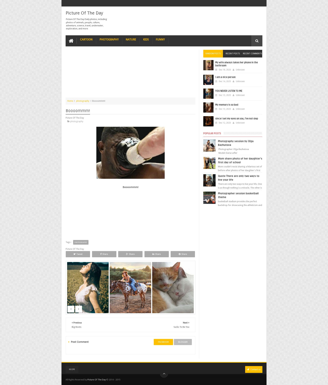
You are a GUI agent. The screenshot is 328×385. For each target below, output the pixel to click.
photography (82, 101)
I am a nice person (225, 77)
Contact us (255, 369)
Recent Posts (233, 53)
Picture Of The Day (84, 13)
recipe (72, 369)
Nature (131, 39)
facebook (163, 342)
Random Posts (213, 53)
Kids (146, 39)
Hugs (173, 293)
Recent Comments (252, 53)
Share (105, 254)
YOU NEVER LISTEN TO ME (228, 91)
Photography (109, 39)
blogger (183, 342)
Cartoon (86, 39)
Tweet (79, 254)
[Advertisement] (130, 74)
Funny (160, 39)
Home (70, 101)
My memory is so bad (226, 104)
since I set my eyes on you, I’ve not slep (236, 118)
